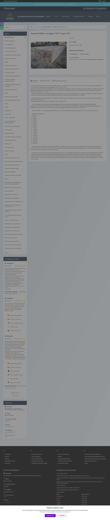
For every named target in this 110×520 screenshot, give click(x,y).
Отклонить (62, 515)
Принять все (50, 515)
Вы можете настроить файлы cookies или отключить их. (54, 512)
